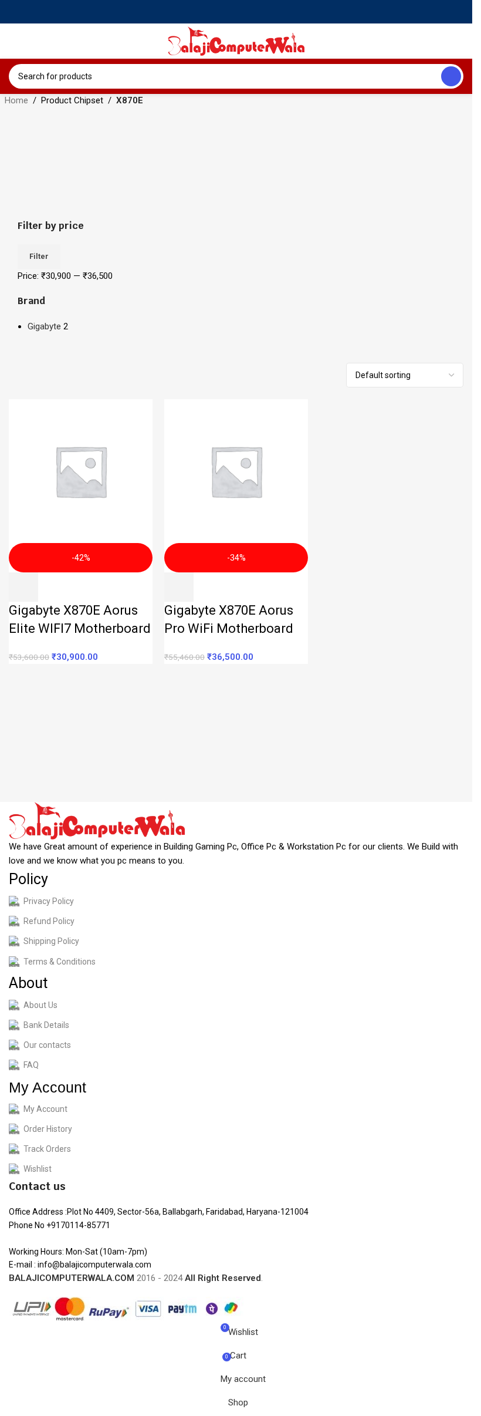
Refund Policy (48, 921)
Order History (47, 1129)
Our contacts (47, 1045)
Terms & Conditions (59, 961)
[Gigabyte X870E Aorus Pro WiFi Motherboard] (236, 471)
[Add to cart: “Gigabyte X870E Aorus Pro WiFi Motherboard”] (179, 587)
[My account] (458, 41)
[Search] (451, 76)
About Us (40, 1005)
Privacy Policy (48, 901)
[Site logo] (236, 40)
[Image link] (97, 820)
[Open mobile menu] (13, 41)
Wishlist (37, 1169)
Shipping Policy (51, 941)
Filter (39, 256)
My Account (45, 1109)
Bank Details (46, 1025)
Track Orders (47, 1149)
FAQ (31, 1065)
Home (16, 100)
